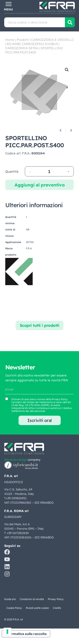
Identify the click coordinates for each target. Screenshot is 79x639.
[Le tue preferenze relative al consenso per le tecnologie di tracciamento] (7, 632)
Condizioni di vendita (32, 599)
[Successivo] (69, 130)
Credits (57, 607)
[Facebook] (7, 552)
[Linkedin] (7, 566)
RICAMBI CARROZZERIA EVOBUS (32, 44)
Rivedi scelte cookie (37, 607)
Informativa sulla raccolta (26, 634)
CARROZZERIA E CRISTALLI (52, 40)
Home (9, 40)
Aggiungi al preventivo (40, 185)
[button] (67, 70)
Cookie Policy (14, 607)
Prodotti (23, 40)
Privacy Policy (60, 399)
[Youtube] (7, 559)
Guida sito (10, 599)
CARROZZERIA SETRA (21, 48)
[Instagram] (7, 574)
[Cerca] (70, 22)
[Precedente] (62, 130)
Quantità (11, 171)
